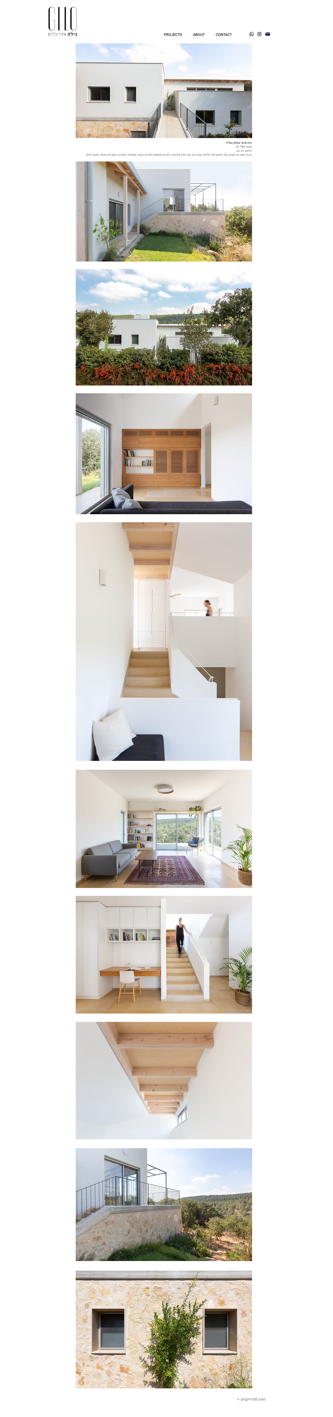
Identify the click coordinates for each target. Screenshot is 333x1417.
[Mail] (267, 34)
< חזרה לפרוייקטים (249, 1399)
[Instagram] (259, 34)
